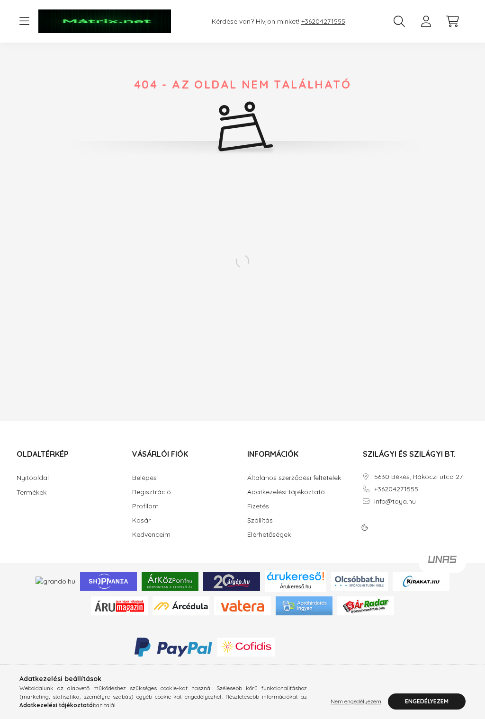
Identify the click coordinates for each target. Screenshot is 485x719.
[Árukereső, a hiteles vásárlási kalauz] (315, 646)
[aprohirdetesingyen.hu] (304, 605)
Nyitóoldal (33, 477)
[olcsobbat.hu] (359, 580)
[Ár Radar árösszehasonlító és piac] (365, 605)
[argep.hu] (231, 580)
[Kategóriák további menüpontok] (24, 21)
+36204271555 (323, 22)
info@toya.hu (395, 501)
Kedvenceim (151, 535)
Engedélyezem (427, 701)
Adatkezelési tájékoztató (286, 492)
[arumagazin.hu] (119, 605)
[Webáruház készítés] (442, 563)
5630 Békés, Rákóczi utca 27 (418, 477)
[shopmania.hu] (108, 580)
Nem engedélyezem (356, 701)
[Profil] (425, 21)
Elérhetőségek (269, 535)
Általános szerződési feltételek (294, 478)
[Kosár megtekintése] (452, 21)
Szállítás (260, 520)
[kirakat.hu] (421, 580)
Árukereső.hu (295, 586)
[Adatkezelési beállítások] (364, 527)
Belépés (144, 478)
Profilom (145, 506)
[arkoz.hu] (170, 580)
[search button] (399, 21)
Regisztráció (151, 492)
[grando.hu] (55, 581)
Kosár (141, 520)
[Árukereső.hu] (295, 576)
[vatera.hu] (242, 605)
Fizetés (258, 506)
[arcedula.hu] (181, 605)
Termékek (31, 492)
